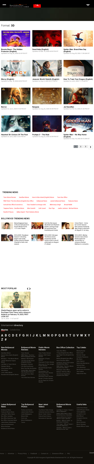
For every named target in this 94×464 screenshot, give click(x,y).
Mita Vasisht (31, 208)
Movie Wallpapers (26, 420)
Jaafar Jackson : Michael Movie (68, 208)
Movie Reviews (5, 426)
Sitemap (79, 420)
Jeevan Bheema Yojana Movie (8, 361)
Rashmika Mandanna (83, 363)
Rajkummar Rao (81, 373)
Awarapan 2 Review (27, 364)
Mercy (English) (7, 79)
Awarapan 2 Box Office (63, 369)
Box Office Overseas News (9, 420)
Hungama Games (82, 418)
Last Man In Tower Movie (8, 364)
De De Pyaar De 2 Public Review (46, 381)
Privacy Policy (22, 453)
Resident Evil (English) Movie (10, 374)
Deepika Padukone (82, 357)
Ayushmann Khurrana (83, 369)
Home (2, 453)
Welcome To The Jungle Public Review (46, 364)
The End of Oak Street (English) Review (27, 361)
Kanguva (35, 107)
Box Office (65, 347)
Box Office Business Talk (8, 418)
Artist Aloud (80, 416)
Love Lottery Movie (6, 372)
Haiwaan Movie (5, 366)
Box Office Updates (7, 416)
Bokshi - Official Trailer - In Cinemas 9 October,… (64, 421)
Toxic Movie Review (9, 197)
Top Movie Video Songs (46, 410)
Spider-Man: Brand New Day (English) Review (28, 371)
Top (81, 347)
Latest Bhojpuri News (83, 410)
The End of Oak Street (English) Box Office (63, 374)
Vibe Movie (4, 370)
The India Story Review (28, 377)
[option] (15, 305)
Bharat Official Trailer (83, 426)
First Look (24, 418)
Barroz (4, 107)
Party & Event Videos (45, 416)
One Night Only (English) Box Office (65, 355)
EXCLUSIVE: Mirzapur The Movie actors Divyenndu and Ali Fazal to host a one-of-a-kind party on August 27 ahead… (51, 239)
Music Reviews (81, 424)
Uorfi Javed (42, 208)
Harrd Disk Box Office (63, 360)
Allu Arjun (79, 359)
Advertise (11, 453)
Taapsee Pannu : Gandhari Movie (13, 208)
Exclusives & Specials (45, 418)
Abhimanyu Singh (55, 204)
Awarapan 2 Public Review (44, 359)
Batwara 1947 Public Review (45, 355)
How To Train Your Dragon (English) (78, 79)
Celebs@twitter (81, 412)
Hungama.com (81, 414)
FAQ (68, 453)
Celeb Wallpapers (26, 414)
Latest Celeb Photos (27, 412)
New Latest (43, 405)
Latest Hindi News (82, 408)
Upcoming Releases (7, 424)
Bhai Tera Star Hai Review (28, 368)
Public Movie (44, 348)
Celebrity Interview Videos (46, 412)
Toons (23, 422)
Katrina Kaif (80, 353)
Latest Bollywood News (57, 201)
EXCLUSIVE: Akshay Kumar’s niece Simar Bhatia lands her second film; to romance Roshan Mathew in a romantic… (82, 239)
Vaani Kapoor (81, 361)
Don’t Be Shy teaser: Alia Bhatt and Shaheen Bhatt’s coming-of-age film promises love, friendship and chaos (51, 226)
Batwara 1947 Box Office (64, 372)
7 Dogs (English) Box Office (65, 353)
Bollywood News (42, 201)
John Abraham (81, 367)
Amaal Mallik (68, 204)
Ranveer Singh (81, 355)
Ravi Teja (52, 208)
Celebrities (15, 330)
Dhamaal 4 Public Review (46, 362)
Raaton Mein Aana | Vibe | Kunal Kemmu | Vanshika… (65, 414)
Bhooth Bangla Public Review (45, 368)
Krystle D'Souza (8, 212)
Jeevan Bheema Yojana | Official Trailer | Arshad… (64, 417)
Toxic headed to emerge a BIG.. (37, 204)
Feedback (33, 453)
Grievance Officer (57, 453)
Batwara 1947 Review (27, 358)
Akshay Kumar (81, 351)
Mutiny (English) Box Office (65, 358)
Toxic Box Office (62, 197)
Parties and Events (26, 410)
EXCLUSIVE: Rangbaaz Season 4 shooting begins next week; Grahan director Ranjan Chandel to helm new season (21, 239)
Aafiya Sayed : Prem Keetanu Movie (28, 212)
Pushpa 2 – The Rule (40, 135)
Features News (73, 201)
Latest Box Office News (8, 414)
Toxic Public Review (45, 353)
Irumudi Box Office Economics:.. (13, 204)
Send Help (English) (40, 49)
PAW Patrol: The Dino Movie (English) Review (28, 355)
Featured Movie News (7, 412)
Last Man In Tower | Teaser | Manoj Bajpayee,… (65, 410)
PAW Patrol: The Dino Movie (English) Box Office (18, 201)
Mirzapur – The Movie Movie (9, 358)
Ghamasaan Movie (6, 368)
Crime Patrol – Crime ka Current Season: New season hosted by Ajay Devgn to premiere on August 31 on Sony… (82, 226)
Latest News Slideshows (8, 422)
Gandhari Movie (24, 197)
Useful (82, 404)
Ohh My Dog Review (27, 366)
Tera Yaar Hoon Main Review (27, 374)
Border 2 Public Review (46, 378)
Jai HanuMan (69, 107)
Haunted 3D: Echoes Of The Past (14, 135)
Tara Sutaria (80, 371)
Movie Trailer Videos (45, 414)
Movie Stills (24, 416)
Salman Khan (81, 365)
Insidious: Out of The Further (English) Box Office (65, 363)
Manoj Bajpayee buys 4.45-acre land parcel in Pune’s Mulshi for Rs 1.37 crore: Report (21, 225)
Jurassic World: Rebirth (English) (45, 79)
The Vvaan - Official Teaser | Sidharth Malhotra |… (65, 424)
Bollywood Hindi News (8, 428)
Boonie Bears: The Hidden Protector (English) (11, 50)
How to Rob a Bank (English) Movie (43, 197)
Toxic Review (25, 353)
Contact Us (44, 453)
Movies (4, 330)
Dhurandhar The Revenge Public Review (46, 372)
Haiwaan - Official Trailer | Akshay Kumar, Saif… (64, 428)
